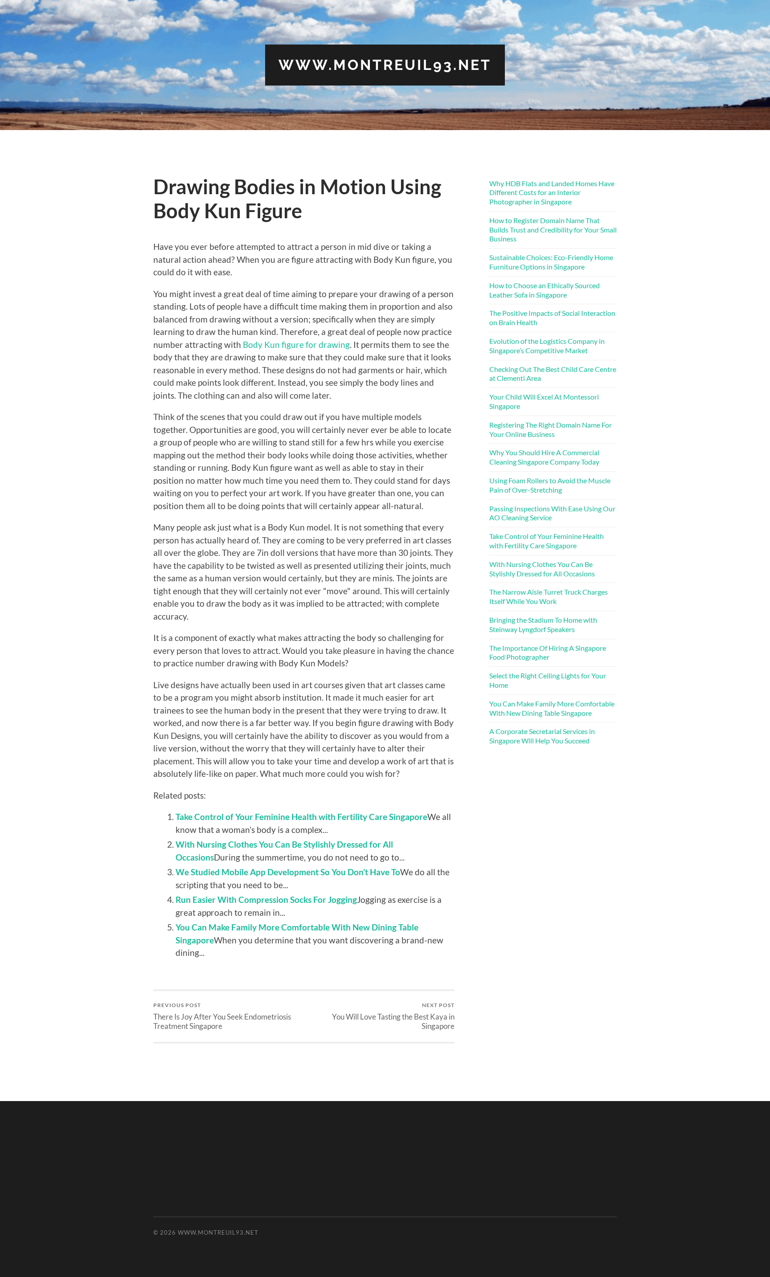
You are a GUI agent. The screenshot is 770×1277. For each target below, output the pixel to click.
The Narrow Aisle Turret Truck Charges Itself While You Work (548, 596)
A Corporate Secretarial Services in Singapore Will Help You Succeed (542, 736)
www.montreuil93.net (385, 65)
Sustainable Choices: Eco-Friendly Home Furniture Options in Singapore (551, 262)
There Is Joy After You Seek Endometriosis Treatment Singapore (222, 1016)
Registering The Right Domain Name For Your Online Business (550, 429)
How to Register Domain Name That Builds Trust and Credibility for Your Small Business (553, 229)
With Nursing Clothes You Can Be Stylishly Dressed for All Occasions (542, 569)
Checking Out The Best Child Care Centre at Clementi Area (552, 374)
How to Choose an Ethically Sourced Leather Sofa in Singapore (544, 290)
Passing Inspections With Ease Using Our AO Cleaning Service (552, 513)
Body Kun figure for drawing (296, 344)
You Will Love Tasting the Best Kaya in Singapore (393, 1016)
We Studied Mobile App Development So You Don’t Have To (288, 872)
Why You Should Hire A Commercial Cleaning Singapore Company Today (544, 457)
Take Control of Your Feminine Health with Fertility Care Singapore (301, 817)
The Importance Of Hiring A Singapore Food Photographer (547, 652)
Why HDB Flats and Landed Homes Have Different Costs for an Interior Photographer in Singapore (551, 192)
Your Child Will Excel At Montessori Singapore (544, 401)
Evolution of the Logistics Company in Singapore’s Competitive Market (547, 346)
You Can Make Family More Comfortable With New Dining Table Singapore (551, 708)
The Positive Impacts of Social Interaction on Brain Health (552, 317)
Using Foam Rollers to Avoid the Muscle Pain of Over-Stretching (549, 485)
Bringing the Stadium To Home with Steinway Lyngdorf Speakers (543, 624)
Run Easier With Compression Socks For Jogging (266, 899)
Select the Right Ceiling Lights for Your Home (547, 680)
